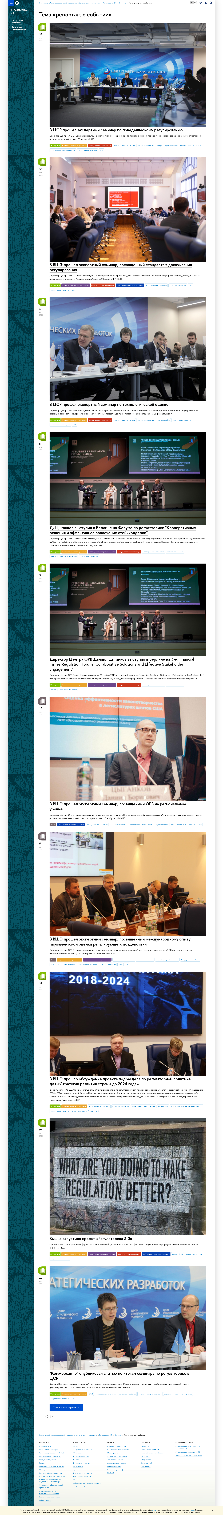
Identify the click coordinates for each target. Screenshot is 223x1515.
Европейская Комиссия (67, 964)
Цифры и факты (45, 1446)
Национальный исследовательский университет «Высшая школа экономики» (68, 1435)
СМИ (91, 1394)
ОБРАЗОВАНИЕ (80, 1442)
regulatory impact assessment (167, 960)
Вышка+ (76, 1460)
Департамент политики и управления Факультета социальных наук (19, 24)
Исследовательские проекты (118, 1449)
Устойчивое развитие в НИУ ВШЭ (51, 1453)
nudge (159, 145)
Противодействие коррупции (50, 1473)
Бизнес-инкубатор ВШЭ (82, 1476)
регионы (192, 824)
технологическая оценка (60, 425)
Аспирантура (78, 1466)
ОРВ (190, 285)
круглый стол (163, 1106)
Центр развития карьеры (82, 1473)
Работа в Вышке (45, 1500)
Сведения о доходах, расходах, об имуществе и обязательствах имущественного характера (52, 1479)
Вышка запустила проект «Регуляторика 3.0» (91, 1238)
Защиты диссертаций (115, 1460)
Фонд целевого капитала (48, 1470)
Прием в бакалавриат (81, 1456)
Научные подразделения (116, 1446)
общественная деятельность (141, 824)
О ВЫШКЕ (44, 1442)
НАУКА (110, 1442)
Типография (145, 1456)
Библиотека (145, 1446)
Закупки (42, 1463)
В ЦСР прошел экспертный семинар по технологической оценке (109, 404)
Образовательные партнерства (85, 1480)
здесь (154, 1510)
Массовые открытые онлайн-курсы (189, 1455)
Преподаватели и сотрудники (50, 1456)
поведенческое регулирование (63, 150)
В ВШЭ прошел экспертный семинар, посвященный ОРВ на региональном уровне (118, 806)
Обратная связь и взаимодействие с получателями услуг (87, 1484)
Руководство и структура (48, 1449)
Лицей (75, 1446)
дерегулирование (171, 1394)
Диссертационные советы (117, 1456)
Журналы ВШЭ (146, 1463)
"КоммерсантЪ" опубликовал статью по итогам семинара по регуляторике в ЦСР (119, 1375)
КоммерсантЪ (186, 1394)
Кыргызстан (111, 964)
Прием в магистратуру (81, 1463)
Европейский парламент (88, 964)
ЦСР (101, 150)
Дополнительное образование (85, 1470)
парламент (181, 824)
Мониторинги (112, 1453)
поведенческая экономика (190, 145)
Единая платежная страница (49, 1497)
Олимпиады (77, 1453)
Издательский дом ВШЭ (150, 1449)
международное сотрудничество (64, 556)
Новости (117, 1435)
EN (195, 3)
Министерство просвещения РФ (188, 1452)
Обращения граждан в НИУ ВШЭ (51, 1466)
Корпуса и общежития (47, 1460)
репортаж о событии (146, 145)
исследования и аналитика (124, 145)
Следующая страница (66, 1407)
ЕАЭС (53, 964)
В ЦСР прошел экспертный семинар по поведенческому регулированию (116, 130)
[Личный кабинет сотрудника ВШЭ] (206, 3)
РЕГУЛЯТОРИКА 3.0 (19, 11)
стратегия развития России (82, 1111)
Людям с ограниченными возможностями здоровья (49, 1492)
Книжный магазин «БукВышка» (152, 1453)
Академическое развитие (116, 1463)
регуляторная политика (87, 150)
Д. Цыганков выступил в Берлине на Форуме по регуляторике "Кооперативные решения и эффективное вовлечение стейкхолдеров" (123, 530)
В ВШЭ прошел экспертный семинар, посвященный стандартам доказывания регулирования (121, 267)
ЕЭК (102, 964)
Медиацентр (146, 1460)
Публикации (145, 1466)
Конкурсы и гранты (114, 1466)
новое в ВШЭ (177, 1254)
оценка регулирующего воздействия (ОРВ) (187, 1106)
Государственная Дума (190, 960)
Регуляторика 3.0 (105, 1435)
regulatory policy (171, 145)
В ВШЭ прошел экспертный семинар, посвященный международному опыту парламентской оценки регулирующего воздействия (120, 941)
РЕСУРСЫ (145, 1442)
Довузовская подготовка (82, 1449)
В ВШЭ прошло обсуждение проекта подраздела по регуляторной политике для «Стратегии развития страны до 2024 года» (120, 1081)
